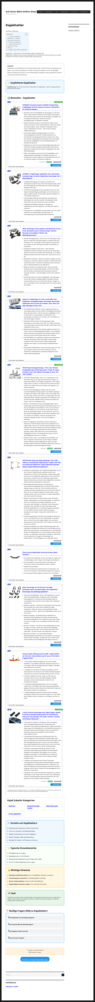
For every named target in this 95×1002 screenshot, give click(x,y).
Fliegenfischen (84, 11)
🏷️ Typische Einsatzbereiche (14, 44)
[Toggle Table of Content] (25, 34)
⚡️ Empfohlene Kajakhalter (14, 36)
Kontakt (15, 986)
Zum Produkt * (56, 165)
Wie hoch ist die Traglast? (16, 938)
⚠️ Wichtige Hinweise (13, 46)
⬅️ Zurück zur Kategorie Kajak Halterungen (35, 960)
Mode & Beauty (48, 11)
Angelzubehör (64, 11)
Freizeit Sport (74, 11)
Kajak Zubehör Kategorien (14, 40)
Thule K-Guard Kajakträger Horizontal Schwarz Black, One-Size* (40, 553)
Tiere (57, 11)
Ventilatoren (40, 11)
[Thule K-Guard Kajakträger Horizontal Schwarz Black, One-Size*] (15, 557)
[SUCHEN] (63, 975)
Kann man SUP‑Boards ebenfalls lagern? (21, 924)
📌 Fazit (10, 47)
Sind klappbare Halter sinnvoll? (18, 931)
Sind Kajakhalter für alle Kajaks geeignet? (21, 918)
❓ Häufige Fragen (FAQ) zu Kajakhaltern (17, 49)
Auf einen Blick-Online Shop (21, 11)
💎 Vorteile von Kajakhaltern (14, 42)
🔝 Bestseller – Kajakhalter (14, 38)
